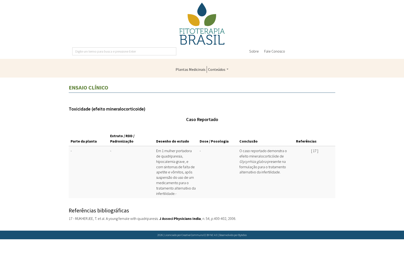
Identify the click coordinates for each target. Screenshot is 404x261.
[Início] (202, 24)
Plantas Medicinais (191, 69)
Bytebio (242, 235)
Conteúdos (217, 69)
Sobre (254, 51)
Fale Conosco (274, 51)
